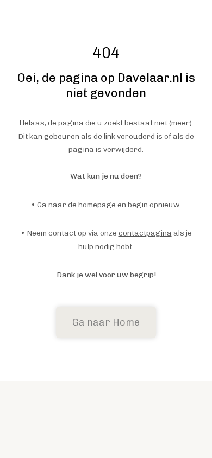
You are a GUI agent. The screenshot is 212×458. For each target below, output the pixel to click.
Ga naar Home (106, 322)
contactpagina (145, 233)
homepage (97, 204)
